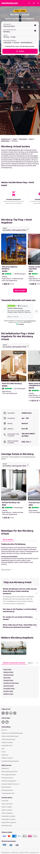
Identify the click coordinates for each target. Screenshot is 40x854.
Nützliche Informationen (9, 781)
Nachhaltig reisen (7, 825)
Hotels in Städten (7, 807)
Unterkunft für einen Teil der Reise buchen (19, 46)
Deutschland (23, 139)
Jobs (3, 748)
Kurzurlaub (5, 800)
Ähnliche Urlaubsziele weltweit (14, 663)
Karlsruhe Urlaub (8, 686)
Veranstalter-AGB (7, 745)
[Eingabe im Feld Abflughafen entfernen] (35, 25)
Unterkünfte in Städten (8, 816)
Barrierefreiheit (6, 787)
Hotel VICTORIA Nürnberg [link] (12, 383)
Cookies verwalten (7, 742)
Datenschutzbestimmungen (10, 736)
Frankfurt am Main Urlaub (11, 683)
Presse (4, 752)
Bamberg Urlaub (8, 694)
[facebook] (3, 713)
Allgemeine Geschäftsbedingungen (12, 733)
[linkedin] (10, 713)
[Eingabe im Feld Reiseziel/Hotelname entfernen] (35, 31)
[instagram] (7, 713)
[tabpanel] (20, 556)
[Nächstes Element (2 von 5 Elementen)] (24, 249)
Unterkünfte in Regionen (9, 822)
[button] (6, 569)
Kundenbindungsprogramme (10, 761)
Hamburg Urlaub (8, 672)
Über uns (4, 730)
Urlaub (15, 139)
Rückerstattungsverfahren (9, 771)
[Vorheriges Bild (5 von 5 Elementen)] (3, 249)
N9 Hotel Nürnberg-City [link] (11, 502)
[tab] (7, 539)
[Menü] (38, 3)
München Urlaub (8, 675)
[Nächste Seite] (36, 662)
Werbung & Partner (7, 778)
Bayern (31, 139)
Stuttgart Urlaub (8, 680)
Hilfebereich (5, 768)
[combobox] (15, 229)
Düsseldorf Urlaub (9, 688)
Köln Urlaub (6, 677)
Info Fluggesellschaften (9, 774)
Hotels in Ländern (7, 810)
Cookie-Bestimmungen (8, 739)
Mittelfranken (5, 141)
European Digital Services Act (10, 784)
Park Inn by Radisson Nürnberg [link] (9, 268)
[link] (13, 648)
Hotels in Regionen (7, 813)
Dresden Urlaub (8, 691)
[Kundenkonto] (33, 3)
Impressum (5, 755)
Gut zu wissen (8, 539)
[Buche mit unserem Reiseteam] (29, 3)
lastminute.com (5, 139)
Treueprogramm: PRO (8, 793)
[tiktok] (14, 713)
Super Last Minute (7, 804)
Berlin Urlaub (7, 669)
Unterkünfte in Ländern (9, 819)
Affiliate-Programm (7, 758)
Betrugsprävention (7, 790)
